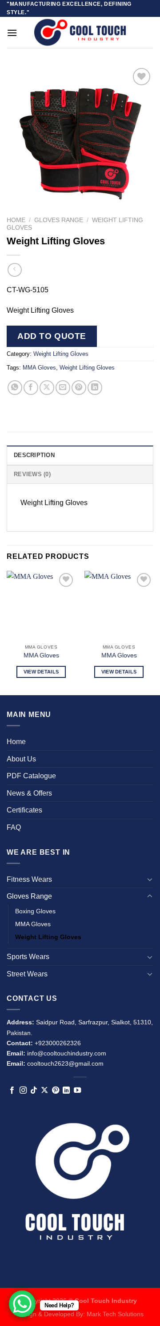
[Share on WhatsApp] (15, 387)
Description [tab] (34, 455)
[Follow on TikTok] (33, 1091)
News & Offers (29, 793)
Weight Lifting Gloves (60, 353)
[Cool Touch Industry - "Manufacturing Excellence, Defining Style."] (80, 32)
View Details (41, 671)
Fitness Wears (29, 879)
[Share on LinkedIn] (95, 387)
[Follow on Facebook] (12, 1091)
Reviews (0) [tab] (32, 474)
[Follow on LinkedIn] (66, 1091)
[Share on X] (47, 387)
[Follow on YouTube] (77, 1091)
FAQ (14, 827)
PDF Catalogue (31, 776)
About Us (21, 759)
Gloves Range (58, 220)
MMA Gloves (39, 367)
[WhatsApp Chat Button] (22, 1303)
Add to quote (51, 336)
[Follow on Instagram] (23, 1091)
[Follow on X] (44, 1091)
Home (16, 220)
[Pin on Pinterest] (79, 387)
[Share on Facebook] (31, 387)
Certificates (24, 810)
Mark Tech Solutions (115, 1314)
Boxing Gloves (35, 911)
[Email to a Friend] (63, 387)
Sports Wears (28, 956)
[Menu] (12, 33)
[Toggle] (149, 879)
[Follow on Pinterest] (55, 1091)
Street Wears (27, 974)
